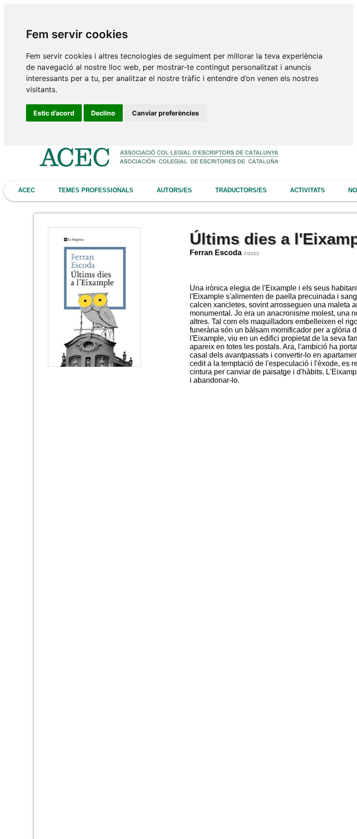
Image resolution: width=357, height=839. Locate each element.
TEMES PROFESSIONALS (95, 190)
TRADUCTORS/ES (241, 190)
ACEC (26, 190)
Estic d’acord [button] (53, 113)
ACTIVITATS (307, 190)
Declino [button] (103, 113)
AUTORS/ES (174, 190)
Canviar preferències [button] (165, 113)
